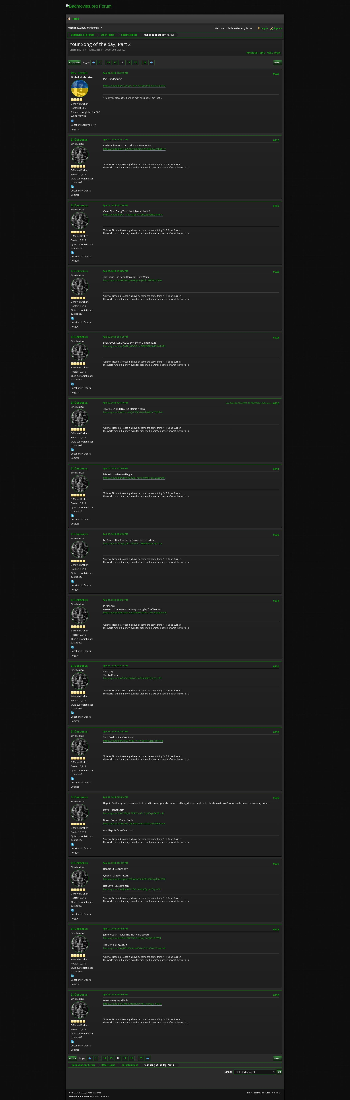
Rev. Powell (79, 73)
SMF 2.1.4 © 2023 (77, 1093)
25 (144, 62)
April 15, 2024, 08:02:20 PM (115, 534)
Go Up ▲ (276, 1092)
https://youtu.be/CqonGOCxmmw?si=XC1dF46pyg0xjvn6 (135, 612)
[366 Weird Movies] (72, 120)
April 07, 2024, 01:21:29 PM (115, 336)
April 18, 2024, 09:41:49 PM (115, 665)
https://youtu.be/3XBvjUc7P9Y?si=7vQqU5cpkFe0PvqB (133, 813)
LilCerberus (79, 140)
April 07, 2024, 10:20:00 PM (115, 468)
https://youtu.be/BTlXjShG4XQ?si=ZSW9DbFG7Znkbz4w (134, 148)
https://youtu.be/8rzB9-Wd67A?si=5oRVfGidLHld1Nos (133, 740)
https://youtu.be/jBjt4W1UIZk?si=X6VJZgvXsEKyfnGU (132, 889)
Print (277, 62)
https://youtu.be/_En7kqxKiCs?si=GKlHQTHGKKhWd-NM (134, 346)
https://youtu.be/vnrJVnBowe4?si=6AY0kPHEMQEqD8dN (134, 477)
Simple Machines (93, 1093)
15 (115, 62)
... (103, 62)
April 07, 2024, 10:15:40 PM (115, 402)
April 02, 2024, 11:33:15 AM (115, 73)
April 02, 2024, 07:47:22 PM (115, 139)
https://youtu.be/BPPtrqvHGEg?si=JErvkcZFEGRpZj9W (132, 280)
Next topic (273, 52)
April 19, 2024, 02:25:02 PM (115, 731)
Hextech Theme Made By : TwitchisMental (89, 1096)
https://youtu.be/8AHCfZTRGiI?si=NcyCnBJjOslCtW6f (132, 938)
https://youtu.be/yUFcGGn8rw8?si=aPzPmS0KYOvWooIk (134, 948)
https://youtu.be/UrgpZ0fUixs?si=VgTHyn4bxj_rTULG (132, 1003)
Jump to (228, 1071)
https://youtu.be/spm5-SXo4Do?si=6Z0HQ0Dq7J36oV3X (134, 879)
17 (128, 62)
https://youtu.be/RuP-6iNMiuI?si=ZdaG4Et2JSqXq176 (132, 678)
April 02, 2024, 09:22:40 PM (115, 205)
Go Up (72, 1058)
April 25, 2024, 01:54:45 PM (115, 928)
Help (249, 1092)
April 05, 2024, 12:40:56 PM (115, 271)
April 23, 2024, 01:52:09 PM (115, 863)
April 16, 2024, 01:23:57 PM (115, 599)
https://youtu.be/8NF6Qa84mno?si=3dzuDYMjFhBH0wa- (134, 823)
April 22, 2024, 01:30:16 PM (115, 797)
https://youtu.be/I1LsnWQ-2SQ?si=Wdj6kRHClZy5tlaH (133, 412)
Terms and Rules (262, 1092)
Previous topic (255, 52)
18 (135, 62)
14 (108, 62)
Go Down (74, 62)
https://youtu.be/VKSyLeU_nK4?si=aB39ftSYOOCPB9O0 (134, 85)
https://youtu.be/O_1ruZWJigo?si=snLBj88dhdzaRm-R (133, 214)
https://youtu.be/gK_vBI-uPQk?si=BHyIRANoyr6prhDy (132, 543)
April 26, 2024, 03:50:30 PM (115, 994)
